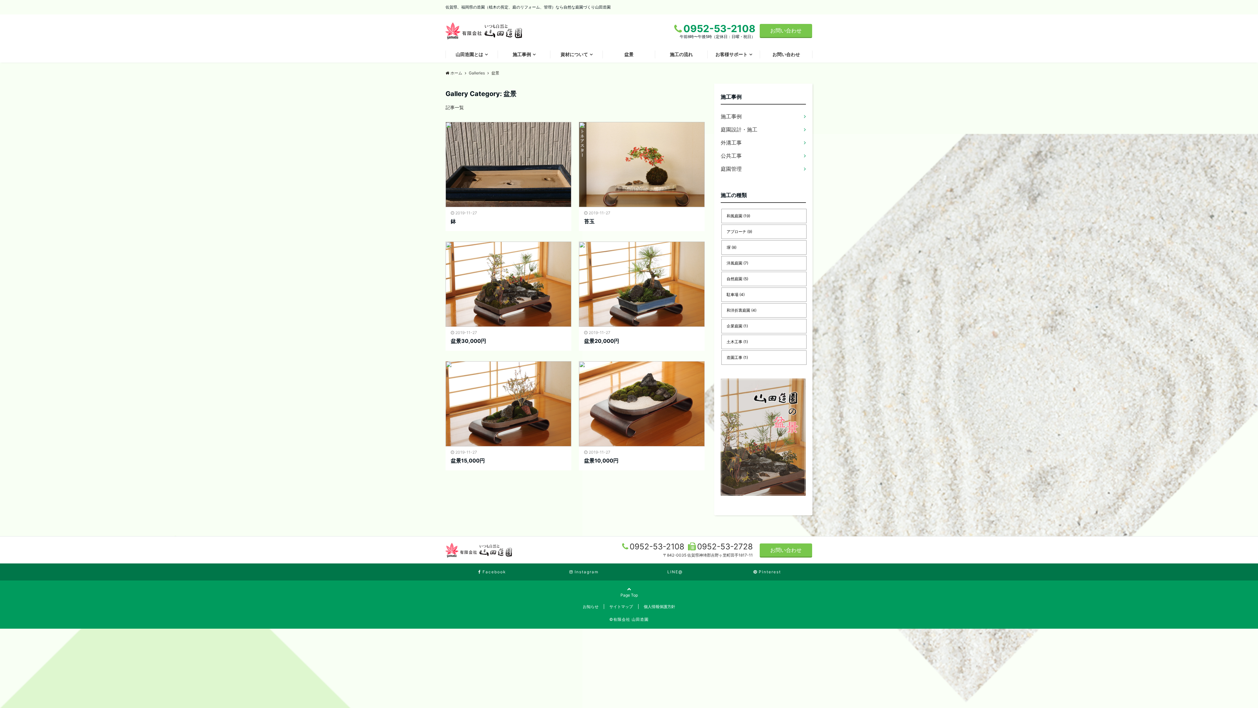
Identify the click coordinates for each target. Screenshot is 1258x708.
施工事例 (522, 54)
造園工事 (737, 357)
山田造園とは (469, 54)
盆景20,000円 (601, 341)
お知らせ (591, 606)
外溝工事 (731, 142)
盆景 (629, 54)
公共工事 (731, 155)
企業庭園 (737, 326)
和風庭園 (738, 215)
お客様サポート (731, 54)
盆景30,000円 (468, 341)
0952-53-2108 (658, 546)
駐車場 (736, 294)
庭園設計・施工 (739, 129)
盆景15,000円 (468, 460)
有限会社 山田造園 (631, 619)
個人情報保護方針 (659, 606)
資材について (574, 54)
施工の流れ (681, 54)
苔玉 (589, 221)
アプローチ (739, 231)
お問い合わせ (786, 30)
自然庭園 (737, 278)
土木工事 (737, 341)
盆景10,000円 (601, 460)
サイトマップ (621, 606)
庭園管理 (731, 169)
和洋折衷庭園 (741, 310)
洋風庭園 (737, 263)
